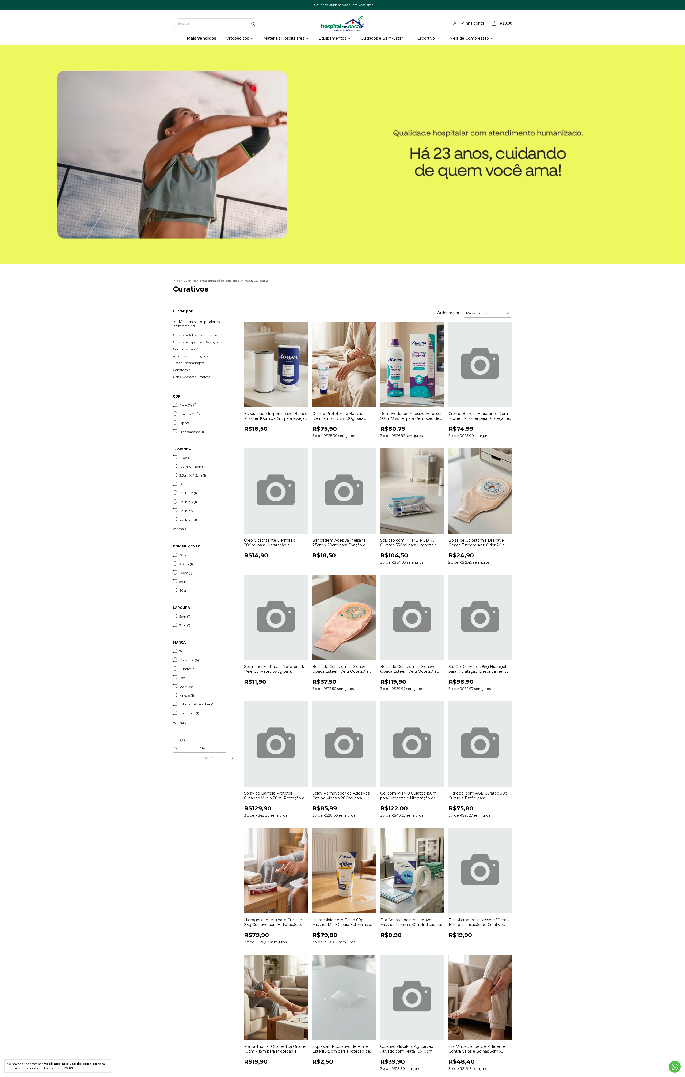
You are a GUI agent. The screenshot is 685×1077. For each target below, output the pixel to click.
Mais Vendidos (201, 38)
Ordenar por (448, 313)
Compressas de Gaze (189, 349)
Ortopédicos (237, 38)
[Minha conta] (455, 23)
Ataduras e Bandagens (190, 356)
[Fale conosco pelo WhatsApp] (675, 1067)
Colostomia (182, 370)
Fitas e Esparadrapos (188, 363)
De (175, 748)
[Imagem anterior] (252, 361)
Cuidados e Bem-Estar (382, 38)
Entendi (68, 1068)
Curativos (190, 280)
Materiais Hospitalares (283, 38)
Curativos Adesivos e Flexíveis (195, 335)
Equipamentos (332, 38)
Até (202, 748)
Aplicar (232, 758)
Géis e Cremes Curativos (191, 377)
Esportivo (426, 38)
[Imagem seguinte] (300, 361)
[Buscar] (253, 23)
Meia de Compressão (469, 38)
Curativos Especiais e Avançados (197, 342)
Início (176, 280)
